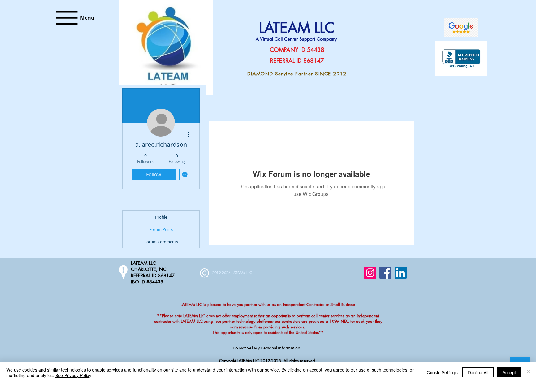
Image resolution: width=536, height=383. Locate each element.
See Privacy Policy (73, 375)
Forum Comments (161, 242)
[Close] (528, 372)
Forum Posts (161, 229)
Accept (509, 372)
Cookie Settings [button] (442, 372)
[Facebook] (385, 273)
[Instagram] (370, 273)
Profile (161, 217)
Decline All (478, 372)
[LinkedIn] (401, 273)
